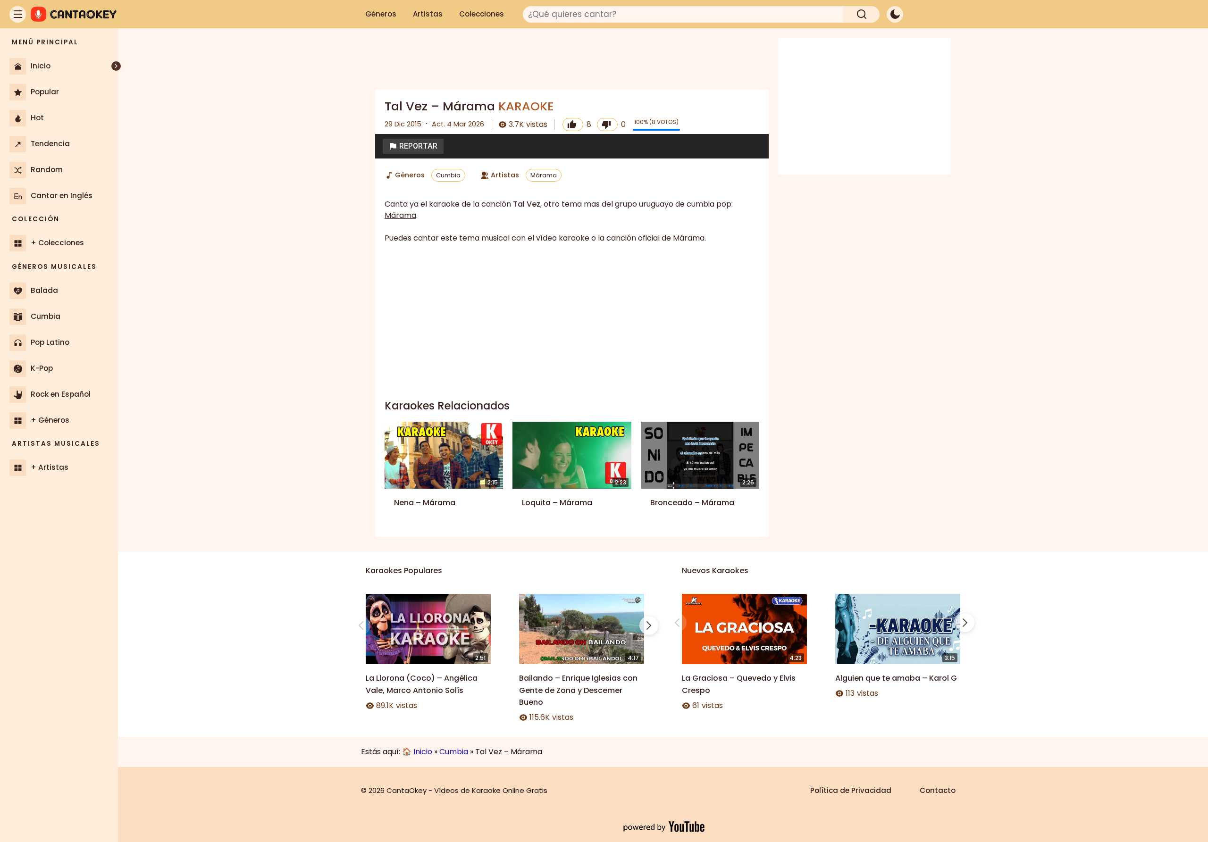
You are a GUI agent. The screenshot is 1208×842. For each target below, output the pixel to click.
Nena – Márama (424, 502)
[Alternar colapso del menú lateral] (116, 66)
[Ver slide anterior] (361, 625)
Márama (543, 175)
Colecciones (481, 14)
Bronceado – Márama (692, 502)
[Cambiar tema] (895, 14)
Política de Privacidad (850, 790)
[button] (413, 146)
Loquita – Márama (557, 502)
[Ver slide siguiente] (648, 625)
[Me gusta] (572, 124)
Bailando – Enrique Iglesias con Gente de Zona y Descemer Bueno (578, 690)
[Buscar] (862, 14)
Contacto (938, 790)
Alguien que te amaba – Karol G (896, 678)
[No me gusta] (607, 124)
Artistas (428, 14)
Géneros (380, 14)
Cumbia (448, 175)
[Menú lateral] (17, 14)
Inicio (422, 751)
